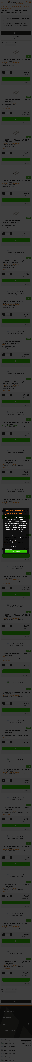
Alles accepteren (16, 551)
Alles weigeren (8, 549)
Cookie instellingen (16, 546)
